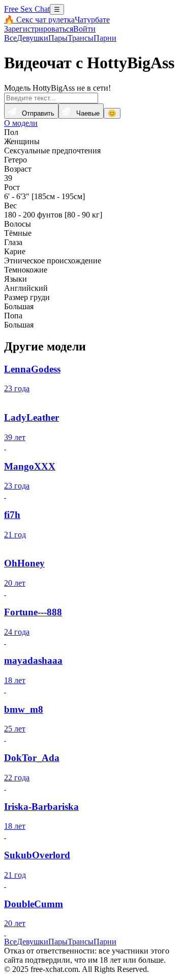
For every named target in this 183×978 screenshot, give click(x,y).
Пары (58, 38)
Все (10, 38)
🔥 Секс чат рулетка (39, 19)
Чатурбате (92, 19)
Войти (84, 28)
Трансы (81, 38)
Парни (105, 38)
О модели (21, 123)
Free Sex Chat (27, 9)
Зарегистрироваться (38, 28)
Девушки (32, 38)
